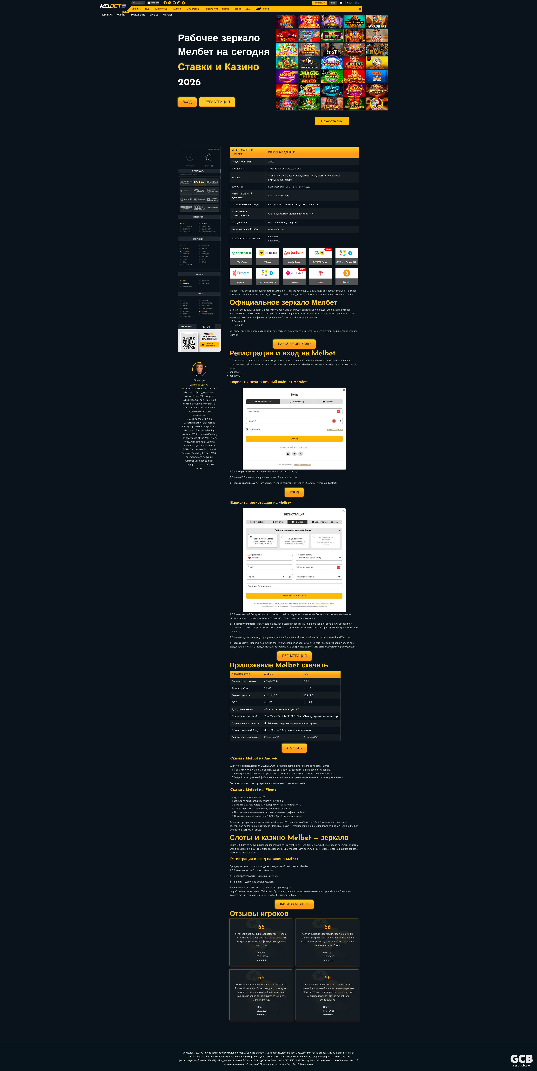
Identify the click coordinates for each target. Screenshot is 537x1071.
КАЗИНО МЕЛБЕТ (294, 904)
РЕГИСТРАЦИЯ (217, 102)
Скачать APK (271, 737)
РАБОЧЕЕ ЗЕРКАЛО (294, 344)
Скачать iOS (311, 737)
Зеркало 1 (274, 236)
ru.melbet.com (276, 229)
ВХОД (187, 102)
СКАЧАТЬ (294, 748)
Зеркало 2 (274, 240)
